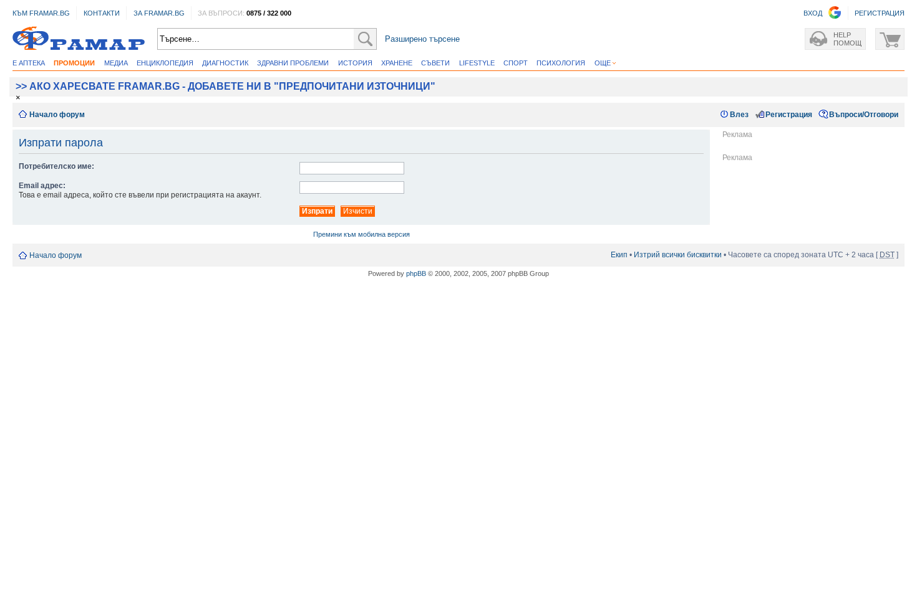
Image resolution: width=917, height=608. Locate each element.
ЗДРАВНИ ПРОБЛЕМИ (293, 63)
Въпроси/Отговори (863, 114)
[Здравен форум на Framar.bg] (78, 39)
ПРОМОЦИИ (74, 63)
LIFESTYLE (477, 63)
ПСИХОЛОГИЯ (560, 63)
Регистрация (788, 114)
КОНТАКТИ (102, 13)
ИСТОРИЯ (355, 63)
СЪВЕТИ (435, 63)
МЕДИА (116, 63)
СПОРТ (515, 63)
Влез (739, 114)
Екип (619, 254)
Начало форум (57, 114)
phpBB (416, 273)
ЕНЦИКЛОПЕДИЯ (165, 63)
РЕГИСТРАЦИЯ (880, 13)
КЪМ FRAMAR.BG (41, 13)
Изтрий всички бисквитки (678, 254)
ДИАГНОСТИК (225, 63)
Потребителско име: (56, 166)
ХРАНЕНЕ (396, 63)
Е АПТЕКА (28, 63)
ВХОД (812, 13)
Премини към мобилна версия (361, 234)
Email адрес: (42, 185)
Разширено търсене (422, 39)
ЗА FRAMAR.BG (159, 13)
